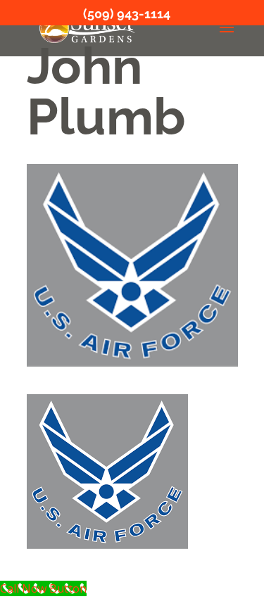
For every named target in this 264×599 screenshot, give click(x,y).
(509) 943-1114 (126, 13)
